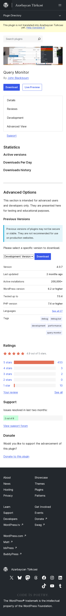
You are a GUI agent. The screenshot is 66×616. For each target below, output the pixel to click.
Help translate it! (35, 27)
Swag (40, 525)
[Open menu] (60, 5)
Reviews (12, 109)
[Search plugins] (39, 39)
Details (11, 100)
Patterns (40, 495)
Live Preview (32, 87)
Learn (6, 506)
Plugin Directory (12, 15)
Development (15, 117)
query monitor (54, 332)
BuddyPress (12, 554)
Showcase (41, 477)
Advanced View (17, 126)
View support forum (15, 426)
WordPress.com (14, 536)
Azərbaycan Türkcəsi (24, 569)
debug (44, 318)
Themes (40, 483)
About (7, 477)
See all (58, 392)
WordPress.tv (13, 525)
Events (39, 512)
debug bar (56, 318)
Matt (8, 542)
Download (12, 87)
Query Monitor (16, 72)
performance (54, 325)
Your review (10, 392)
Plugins (39, 489)
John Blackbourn (18, 78)
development (38, 325)
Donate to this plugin (16, 456)
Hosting (8, 489)
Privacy (8, 495)
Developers (10, 519)
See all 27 (57, 311)
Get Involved (43, 506)
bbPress (10, 548)
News (6, 483)
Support (12, 135)
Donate (41, 519)
